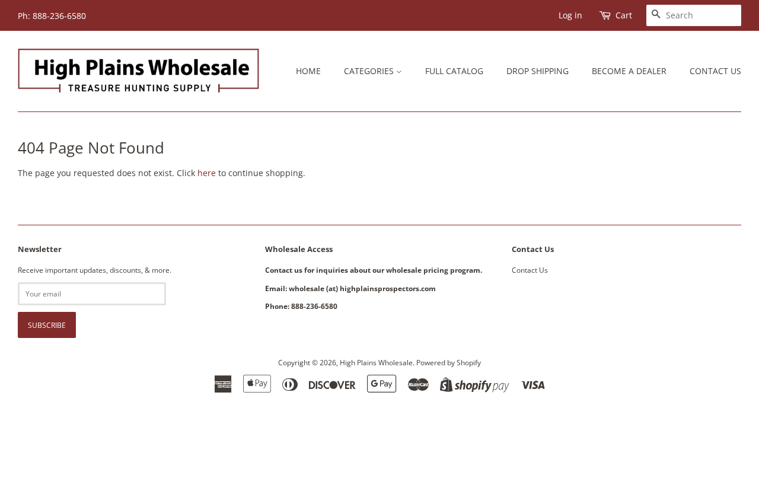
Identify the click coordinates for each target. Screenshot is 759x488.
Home (308, 70)
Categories (370, 70)
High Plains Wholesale (376, 362)
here (206, 172)
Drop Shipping (537, 70)
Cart (624, 15)
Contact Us (715, 70)
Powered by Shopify (448, 362)
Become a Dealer (629, 70)
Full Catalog (454, 70)
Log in (570, 15)
